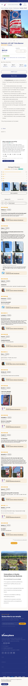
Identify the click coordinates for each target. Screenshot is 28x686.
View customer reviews (8, 160)
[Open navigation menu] (2, 4)
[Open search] (2, 203)
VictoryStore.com (8, 672)
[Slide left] (10, 40)
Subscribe (22, 623)
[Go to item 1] (6, 186)
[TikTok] (8, 653)
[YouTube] (14, 653)
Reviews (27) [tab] (7, 199)
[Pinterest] (11, 653)
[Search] (21, 4)
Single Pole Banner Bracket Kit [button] (13, 409)
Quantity (18, 48)
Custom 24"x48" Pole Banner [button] (12, 273)
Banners (10, 8)
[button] (4, 45)
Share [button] (4, 128)
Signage (6, 8)
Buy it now (14, 75)
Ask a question (14, 193)
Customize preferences (6, 680)
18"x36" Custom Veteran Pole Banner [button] (14, 220)
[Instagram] (5, 653)
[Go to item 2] (15, 186)
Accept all (4, 684)
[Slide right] (17, 40)
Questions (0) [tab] (20, 199)
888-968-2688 (6, 643)
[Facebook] (3, 653)
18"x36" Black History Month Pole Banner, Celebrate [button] (15, 364)
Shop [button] (3, 657)
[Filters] (5, 203)
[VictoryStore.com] (5, 4)
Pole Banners (16, 8)
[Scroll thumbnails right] (25, 187)
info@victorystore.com (8, 648)
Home (2, 8)
